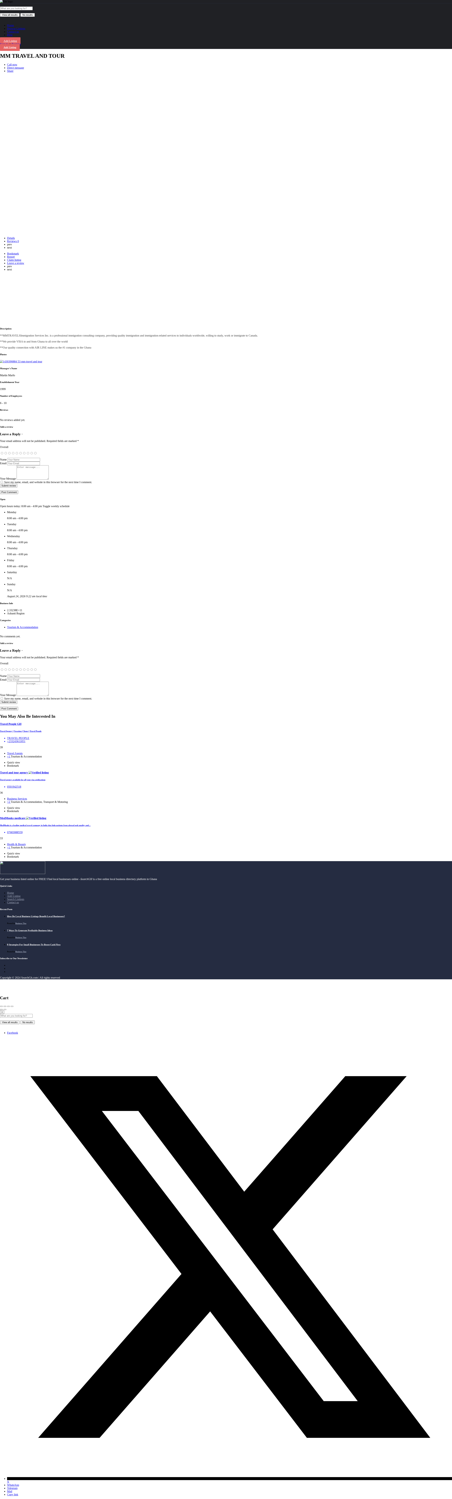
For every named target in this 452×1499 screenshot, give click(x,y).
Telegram (12, 1488)
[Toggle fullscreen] (8, 1006)
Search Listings (15, 899)
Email (3, 463)
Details (11, 238)
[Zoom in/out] (12, 1006)
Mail (9, 1491)
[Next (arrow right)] (5, 1009)
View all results (10, 15)
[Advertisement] (226, 298)
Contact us (13, 31)
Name (3, 459)
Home (10, 25)
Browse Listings (16, 28)
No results (27, 15)
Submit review (8, 485)
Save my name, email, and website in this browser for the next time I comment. (48, 482)
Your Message (8, 478)
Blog (10, 34)
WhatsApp (13, 1484)
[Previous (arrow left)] (1, 1009)
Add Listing (10, 40)
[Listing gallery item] (21, 361)
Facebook (12, 1032)
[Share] (5, 1006)
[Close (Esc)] (1, 1006)
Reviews (13, 241)
